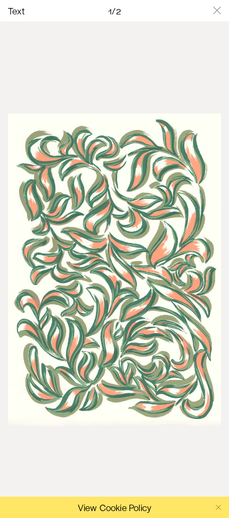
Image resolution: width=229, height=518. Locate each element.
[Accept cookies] (218, 507)
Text (16, 11)
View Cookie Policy (115, 507)
